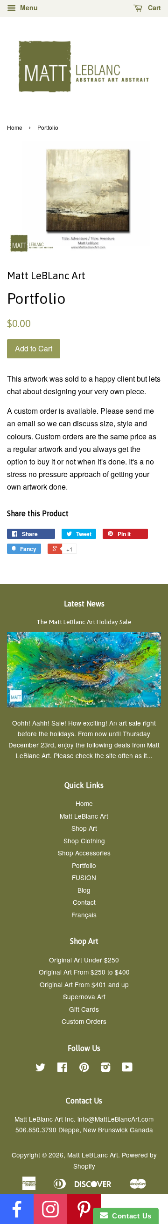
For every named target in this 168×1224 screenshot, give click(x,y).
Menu (28, 7)
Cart (153, 7)
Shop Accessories (84, 852)
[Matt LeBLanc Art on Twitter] (40, 1068)
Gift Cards (84, 1009)
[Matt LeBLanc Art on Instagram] (105, 1068)
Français (84, 914)
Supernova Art (84, 996)
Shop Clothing (84, 840)
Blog (84, 889)
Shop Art (84, 828)
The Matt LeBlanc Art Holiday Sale (84, 621)
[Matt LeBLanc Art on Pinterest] (84, 1068)
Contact (84, 902)
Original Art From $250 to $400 (84, 971)
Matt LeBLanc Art (92, 1154)
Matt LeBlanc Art (84, 815)
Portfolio (84, 865)
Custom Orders (84, 1021)
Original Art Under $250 (84, 959)
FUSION (84, 877)
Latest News (84, 603)
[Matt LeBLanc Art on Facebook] (62, 1068)
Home (14, 127)
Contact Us (130, 1216)
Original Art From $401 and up (84, 984)
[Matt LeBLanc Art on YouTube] (127, 1068)
